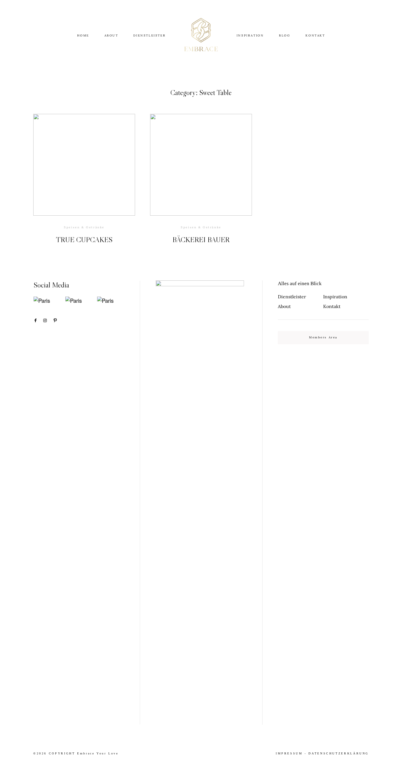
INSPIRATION (250, 35)
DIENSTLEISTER (149, 35)
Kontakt (331, 306)
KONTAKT (315, 35)
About (284, 306)
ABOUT (111, 35)
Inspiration (335, 297)
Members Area (323, 337)
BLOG (284, 35)
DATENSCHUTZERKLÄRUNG (338, 753)
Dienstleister (292, 297)
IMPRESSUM (289, 753)
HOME (83, 35)
